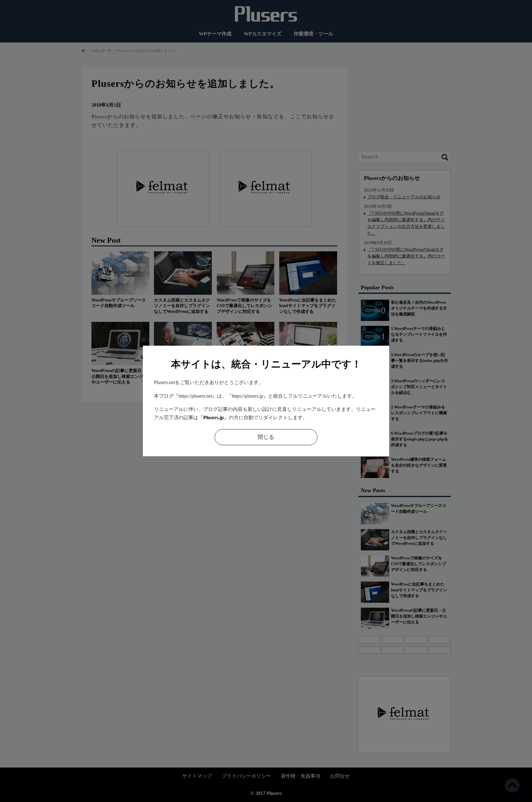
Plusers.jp (213, 417)
